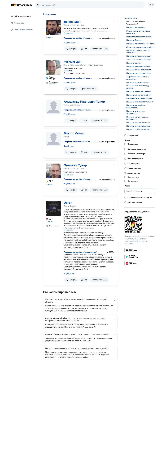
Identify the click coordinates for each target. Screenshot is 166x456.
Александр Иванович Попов (84, 101)
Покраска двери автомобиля (138, 66)
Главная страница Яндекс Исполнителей (21, 5)
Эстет (68, 202)
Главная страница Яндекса (12, 5)
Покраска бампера (134, 40)
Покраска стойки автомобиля (138, 129)
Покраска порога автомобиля (138, 92)
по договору (53, 83)
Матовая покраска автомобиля (139, 98)
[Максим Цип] (53, 67)
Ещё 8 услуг (69, 146)
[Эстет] (53, 208)
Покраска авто (130, 18)
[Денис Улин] (53, 27)
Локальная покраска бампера (138, 60)
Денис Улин (72, 21)
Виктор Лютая (74, 133)
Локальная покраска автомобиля (140, 47)
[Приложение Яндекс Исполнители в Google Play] (131, 256)
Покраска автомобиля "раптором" (140, 43)
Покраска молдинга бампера (138, 126)
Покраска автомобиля (135, 27)
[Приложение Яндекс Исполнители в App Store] (131, 250)
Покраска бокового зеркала (137, 82)
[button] (71, 48)
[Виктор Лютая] (53, 139)
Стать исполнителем (23, 30)
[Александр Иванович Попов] (53, 107)
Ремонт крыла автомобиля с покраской (138, 32)
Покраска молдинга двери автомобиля (137, 118)
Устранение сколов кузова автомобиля (137, 78)
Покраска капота (133, 63)
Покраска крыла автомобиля (138, 73)
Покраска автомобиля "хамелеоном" (78, 38)
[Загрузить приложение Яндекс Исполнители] (139, 224)
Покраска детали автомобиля (138, 56)
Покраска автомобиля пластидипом (135, 106)
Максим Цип (73, 61)
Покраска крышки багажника (138, 123)
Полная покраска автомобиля (138, 37)
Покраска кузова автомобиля (138, 70)
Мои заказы (19, 23)
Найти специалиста (22, 16)
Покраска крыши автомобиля (138, 95)
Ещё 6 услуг (69, 273)
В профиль (68, 33)
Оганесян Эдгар (75, 165)
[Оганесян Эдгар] (53, 171)
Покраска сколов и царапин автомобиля (137, 51)
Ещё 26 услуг (69, 42)
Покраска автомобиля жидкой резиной (138, 87)
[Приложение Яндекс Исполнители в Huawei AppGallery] (131, 263)
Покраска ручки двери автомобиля (135, 112)
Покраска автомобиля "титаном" (139, 102)
